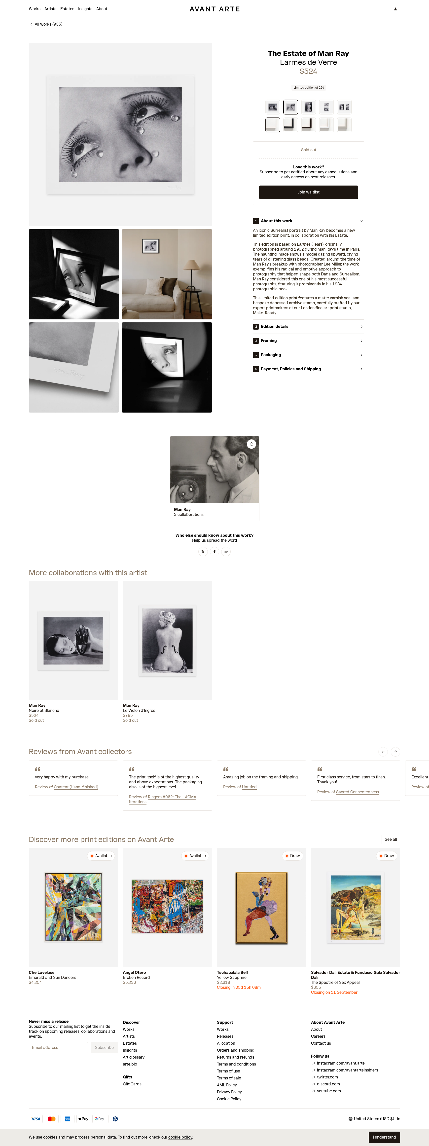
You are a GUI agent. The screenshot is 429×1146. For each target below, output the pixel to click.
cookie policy (180, 1137)
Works (34, 8)
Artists (50, 8)
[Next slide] (395, 752)
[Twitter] (203, 551)
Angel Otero (134, 972)
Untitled (249, 787)
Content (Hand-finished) (76, 787)
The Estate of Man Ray (308, 53)
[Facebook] (214, 551)
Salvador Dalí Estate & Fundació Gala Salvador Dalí (355, 975)
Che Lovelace (41, 972)
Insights (85, 8)
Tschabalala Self (232, 972)
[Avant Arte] (214, 9)
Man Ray (182, 509)
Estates (67, 8)
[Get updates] (251, 444)
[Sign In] (395, 9)
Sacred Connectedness (357, 792)
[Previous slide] (383, 752)
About (101, 8)
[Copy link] (226, 551)
